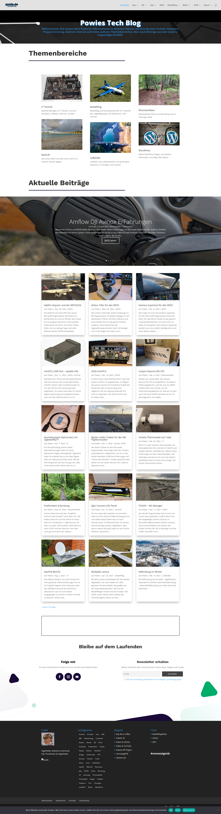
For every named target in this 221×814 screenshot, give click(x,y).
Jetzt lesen (111, 240)
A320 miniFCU (98, 371)
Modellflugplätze (159, 734)
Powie (94, 226)
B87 (103, 734)
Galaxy (81, 751)
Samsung (86, 775)
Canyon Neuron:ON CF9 (151, 371)
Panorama (98, 767)
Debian (81, 742)
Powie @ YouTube (123, 746)
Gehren (89, 751)
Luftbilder (167, 575)
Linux (88, 763)
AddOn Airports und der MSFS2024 (62, 305)
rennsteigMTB (122, 754)
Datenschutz (46, 800)
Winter (90, 787)
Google (81, 755)
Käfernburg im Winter (150, 571)
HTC (99, 755)
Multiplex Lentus (100, 571)
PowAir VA (120, 738)
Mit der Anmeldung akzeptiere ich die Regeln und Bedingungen (154, 679)
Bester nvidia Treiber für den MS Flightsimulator (108, 438)
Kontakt (72, 800)
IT (67, 443)
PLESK (86, 771)
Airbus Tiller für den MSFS (105, 305)
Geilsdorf (97, 751)
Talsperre (82, 783)
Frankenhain (92, 747)
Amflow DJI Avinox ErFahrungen (110, 222)
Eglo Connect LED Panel (104, 505)
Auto (97, 734)
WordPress (99, 787)
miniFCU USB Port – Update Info (61, 371)
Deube (89, 742)
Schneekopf (83, 779)
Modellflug (172, 5)
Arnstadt (90, 734)
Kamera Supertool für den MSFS (156, 305)
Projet (93, 771)
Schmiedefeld (97, 775)
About (206, 5)
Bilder (185, 5)
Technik (77, 375)
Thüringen (97, 783)
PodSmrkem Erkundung (56, 505)
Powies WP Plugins (124, 750)
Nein (178, 810)
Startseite (124, 5)
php (152, 5)
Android (82, 734)
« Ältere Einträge (48, 607)
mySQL (81, 767)
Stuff (196, 5)
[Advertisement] (110, 625)
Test (89, 783)
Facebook (82, 747)
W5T (154, 742)
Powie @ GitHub (123, 742)
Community (84, 800)
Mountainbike (115, 226)
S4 (80, 775)
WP (143, 5)
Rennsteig (101, 771)
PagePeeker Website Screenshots (55, 751)
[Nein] (218, 810)
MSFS (162, 5)
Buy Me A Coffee (123, 734)
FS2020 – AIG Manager (150, 505)
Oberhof (89, 767)
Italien (81, 763)
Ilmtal (97, 759)
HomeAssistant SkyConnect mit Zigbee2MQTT (61, 438)
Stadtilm (100, 779)
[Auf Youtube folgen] (77, 677)
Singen (92, 779)
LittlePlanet (96, 763)
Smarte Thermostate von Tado (155, 437)
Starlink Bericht (52, 571)
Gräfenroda (91, 755)
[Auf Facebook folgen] (59, 677)
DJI (95, 742)
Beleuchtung (88, 738)
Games (117, 443)
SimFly (155, 738)
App (134, 5)
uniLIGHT (82, 787)
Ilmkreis (90, 759)
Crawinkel (99, 738)
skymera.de (121, 757)
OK (171, 810)
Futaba (102, 747)
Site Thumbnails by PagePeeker (54, 754)
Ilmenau (82, 759)
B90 (80, 738)
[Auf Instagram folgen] (68, 677)
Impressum (60, 800)
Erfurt (100, 742)
